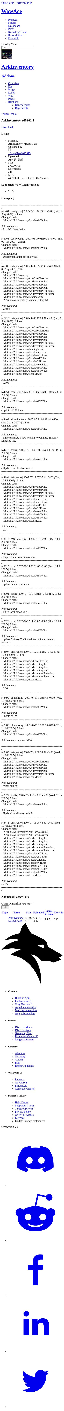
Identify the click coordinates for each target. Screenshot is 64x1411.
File (10, 86)
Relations (13, 101)
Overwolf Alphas (24, 1114)
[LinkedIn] (35, 1351)
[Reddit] (35, 1240)
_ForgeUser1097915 (19, 153)
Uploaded (38, 912)
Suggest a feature (24, 1039)
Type (5, 912)
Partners (19, 1079)
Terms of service (24, 1108)
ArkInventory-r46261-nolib (16, 919)
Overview (13, 83)
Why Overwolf (23, 1004)
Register (19, 2)
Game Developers (24, 1088)
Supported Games (24, 1105)
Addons (8, 76)
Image (11, 89)
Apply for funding (25, 1013)
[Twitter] (35, 1406)
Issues (11, 92)
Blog (17, 1062)
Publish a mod (22, 1001)
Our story (20, 1056)
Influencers (21, 1085)
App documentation (25, 1007)
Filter (5, 907)
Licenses (19, 1117)
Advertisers (21, 1082)
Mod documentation (26, 1010)
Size (28, 912)
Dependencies (22, 104)
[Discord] (35, 1184)
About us (20, 1053)
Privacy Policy (23, 1111)
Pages (11, 98)
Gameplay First (23, 1033)
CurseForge (7, 2)
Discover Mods (23, 1027)
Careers (19, 1059)
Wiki (10, 95)
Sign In (28, 2)
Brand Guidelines (24, 1065)
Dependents (21, 108)
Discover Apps (23, 1030)
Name (16, 912)
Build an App (22, 997)
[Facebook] (35, 1295)
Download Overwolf (26, 1036)
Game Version (49, 912)
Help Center (21, 1102)
